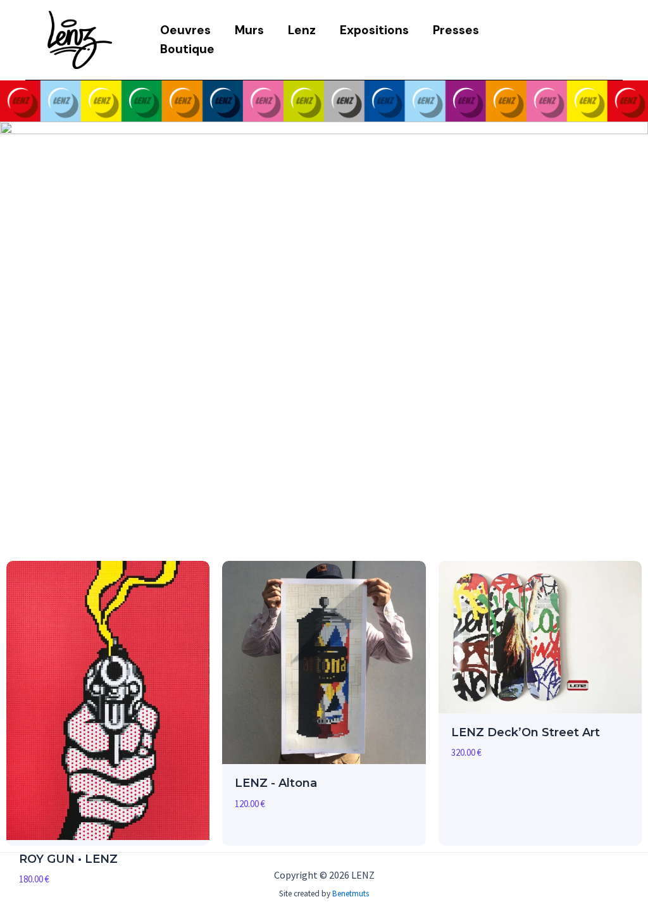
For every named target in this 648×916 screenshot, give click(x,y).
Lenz (302, 30)
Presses (456, 30)
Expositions (374, 30)
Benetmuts (350, 893)
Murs (249, 30)
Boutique (187, 49)
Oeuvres (185, 30)
